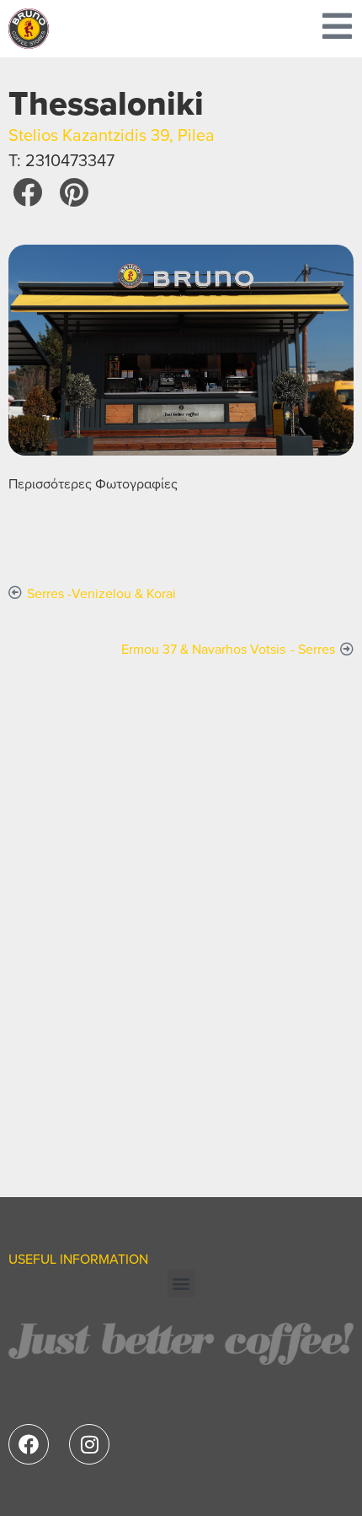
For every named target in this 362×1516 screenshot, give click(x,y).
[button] (27, 192)
